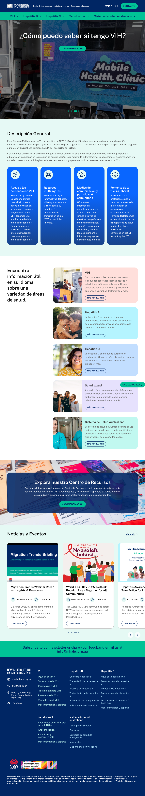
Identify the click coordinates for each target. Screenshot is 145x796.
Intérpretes (75, 743)
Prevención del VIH (48, 697)
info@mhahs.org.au (72, 653)
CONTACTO (129, 6)
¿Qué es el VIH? (46, 678)
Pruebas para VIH (47, 687)
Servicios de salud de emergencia (81, 737)
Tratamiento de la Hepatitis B (84, 696)
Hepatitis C (53, 17)
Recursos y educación (80, 7)
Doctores (74, 731)
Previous (129, 635)
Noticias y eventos (61, 7)
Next (136, 635)
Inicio (35, 7)
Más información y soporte (52, 706)
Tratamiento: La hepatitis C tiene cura (115, 703)
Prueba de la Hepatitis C (114, 690)
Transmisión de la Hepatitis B (84, 684)
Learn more (18, 625)
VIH (12, 17)
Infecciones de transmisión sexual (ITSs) (52, 725)
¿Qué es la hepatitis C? (113, 678)
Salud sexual (77, 17)
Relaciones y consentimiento (46, 737)
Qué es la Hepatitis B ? (81, 678)
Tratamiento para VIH (49, 692)
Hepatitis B (30, 17)
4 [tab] (79, 112)
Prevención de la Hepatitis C (115, 696)
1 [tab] (68, 112)
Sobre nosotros (45, 7)
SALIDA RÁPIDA (131, 384)
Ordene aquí (72, 50)
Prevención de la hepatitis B (84, 702)
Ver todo (130, 535)
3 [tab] (75, 112)
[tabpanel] (72, 71)
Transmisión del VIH (48, 683)
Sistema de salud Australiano (113, 17)
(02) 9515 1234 (19, 687)
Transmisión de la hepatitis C (115, 684)
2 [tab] (71, 112)
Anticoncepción (46, 731)
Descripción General (80, 727)
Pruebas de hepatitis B (81, 690)
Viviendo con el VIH (48, 701)
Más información (95, 299)
